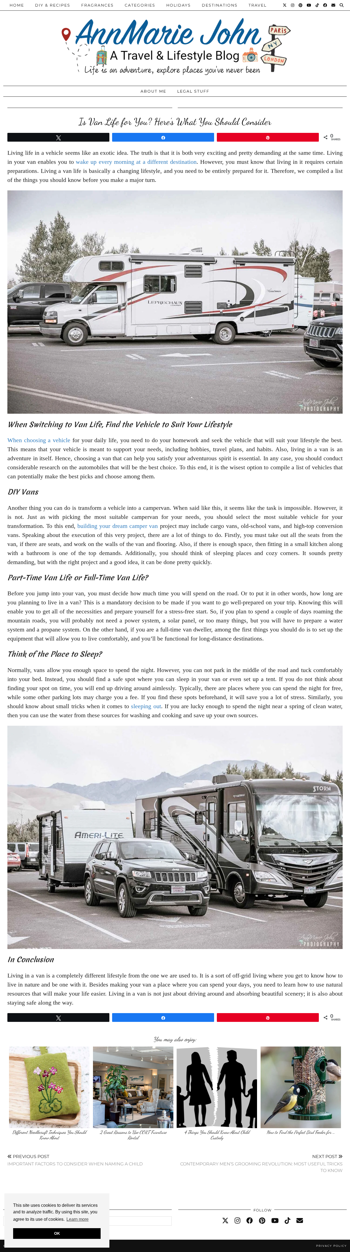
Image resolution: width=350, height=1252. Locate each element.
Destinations (220, 5)
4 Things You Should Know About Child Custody (216, 1134)
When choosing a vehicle (38, 440)
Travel (258, 5)
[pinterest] (262, 1220)
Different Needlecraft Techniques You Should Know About (49, 1134)
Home (17, 5)
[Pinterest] (301, 5)
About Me (153, 91)
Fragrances (97, 5)
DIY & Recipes (52, 5)
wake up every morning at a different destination (136, 161)
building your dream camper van (117, 525)
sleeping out (146, 706)
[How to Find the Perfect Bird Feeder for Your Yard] (301, 1087)
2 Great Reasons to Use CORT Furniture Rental (133, 1134)
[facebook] (249, 1220)
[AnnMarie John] (175, 41)
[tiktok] (287, 1220)
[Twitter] (285, 5)
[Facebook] (325, 5)
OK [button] (57, 1233)
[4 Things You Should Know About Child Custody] (217, 1087)
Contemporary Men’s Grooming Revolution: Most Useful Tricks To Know (261, 1163)
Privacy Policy (331, 1246)
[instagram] (237, 1220)
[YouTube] (309, 5)
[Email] (333, 5)
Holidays (178, 5)
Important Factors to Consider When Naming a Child (75, 1160)
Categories (140, 5)
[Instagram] (293, 5)
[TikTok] (317, 5)
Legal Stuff (193, 91)
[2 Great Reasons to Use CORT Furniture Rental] (133, 1087)
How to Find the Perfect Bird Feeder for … (301, 1132)
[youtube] (275, 1220)
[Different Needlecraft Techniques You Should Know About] (49, 1087)
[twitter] (225, 1220)
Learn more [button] (77, 1219)
